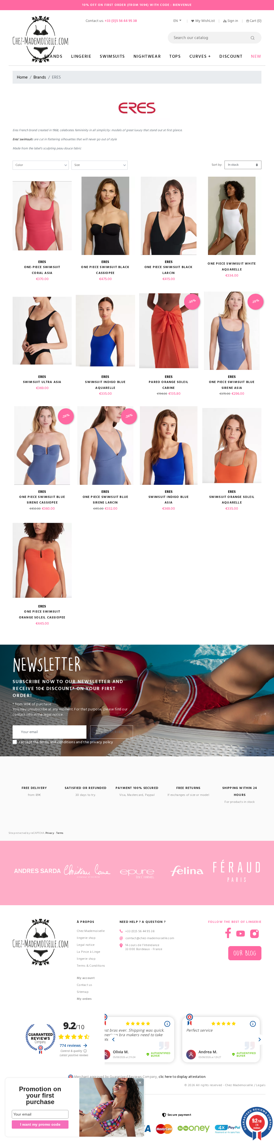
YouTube (240, 934)
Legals (260, 1085)
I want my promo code (40, 1124)
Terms (59, 833)
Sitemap (83, 992)
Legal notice (86, 945)
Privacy (49, 833)
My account (86, 978)
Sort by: (217, 164)
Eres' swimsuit (22, 139)
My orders (84, 999)
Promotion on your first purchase (40, 1095)
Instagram (254, 934)
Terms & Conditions (91, 965)
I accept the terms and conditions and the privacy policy (66, 742)
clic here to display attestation (182, 1077)
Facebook (228, 933)
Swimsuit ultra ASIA (42, 382)
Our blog (244, 953)
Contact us (84, 985)
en (175, 21)
